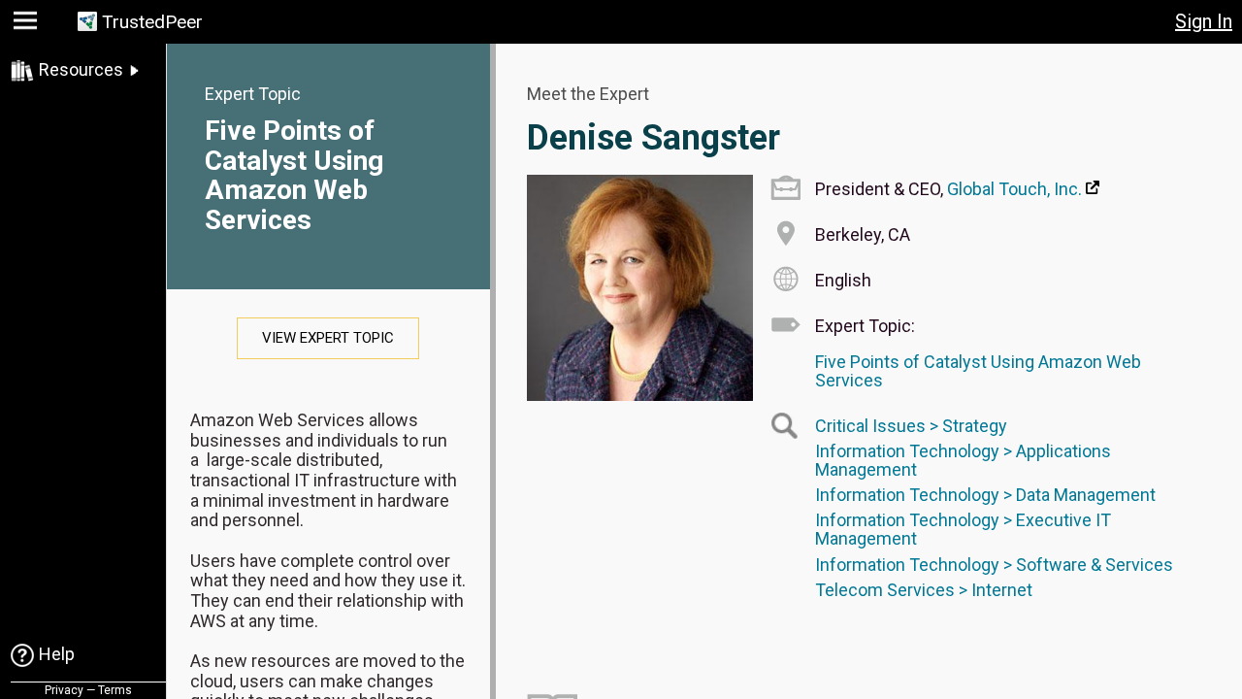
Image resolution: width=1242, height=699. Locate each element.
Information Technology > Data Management (985, 494)
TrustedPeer (152, 22)
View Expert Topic (328, 338)
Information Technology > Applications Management (963, 460)
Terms (115, 690)
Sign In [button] (1203, 21)
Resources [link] (81, 69)
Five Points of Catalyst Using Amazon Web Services (294, 175)
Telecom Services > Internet (923, 590)
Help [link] (57, 654)
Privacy (64, 690)
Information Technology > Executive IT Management (963, 529)
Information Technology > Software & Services (994, 564)
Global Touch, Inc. (1014, 189)
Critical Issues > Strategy (911, 426)
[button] (28, 25)
